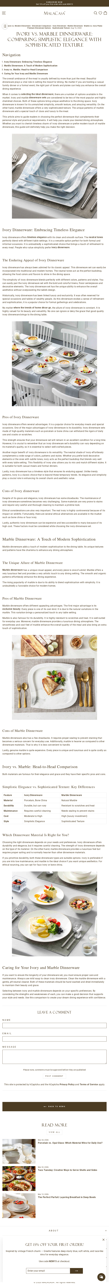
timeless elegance (37, 237)
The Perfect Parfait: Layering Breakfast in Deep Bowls (67, 1197)
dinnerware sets (37, 97)
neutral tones (96, 237)
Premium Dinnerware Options (39, 28)
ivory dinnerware (61, 247)
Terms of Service (89, 1084)
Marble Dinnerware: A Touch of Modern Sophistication (30, 65)
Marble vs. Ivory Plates (93, 26)
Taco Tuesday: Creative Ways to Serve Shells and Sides (67, 1170)
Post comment (54, 1076)
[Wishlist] (100, 13)
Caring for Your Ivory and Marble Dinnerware (26, 73)
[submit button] (76, 1271)
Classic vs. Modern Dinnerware (18, 26)
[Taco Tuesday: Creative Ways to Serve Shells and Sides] (18, 1178)
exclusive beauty (11, 609)
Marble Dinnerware (75, 26)
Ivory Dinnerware (59, 26)
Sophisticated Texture (61, 28)
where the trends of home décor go (32, 307)
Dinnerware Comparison (41, 26)
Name (6, 1020)
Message (9, 1047)
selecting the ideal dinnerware (37, 94)
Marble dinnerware (12, 570)
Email (7, 1033)
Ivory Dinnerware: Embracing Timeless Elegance (28, 62)
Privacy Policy (67, 1084)
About (54, 1230)
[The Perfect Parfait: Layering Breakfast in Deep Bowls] (18, 1205)
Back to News (56, 1106)
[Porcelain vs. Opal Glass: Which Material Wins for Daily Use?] (18, 1151)
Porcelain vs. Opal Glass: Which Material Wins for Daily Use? (70, 1143)
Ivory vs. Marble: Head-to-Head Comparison (26, 69)
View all (54, 1132)
